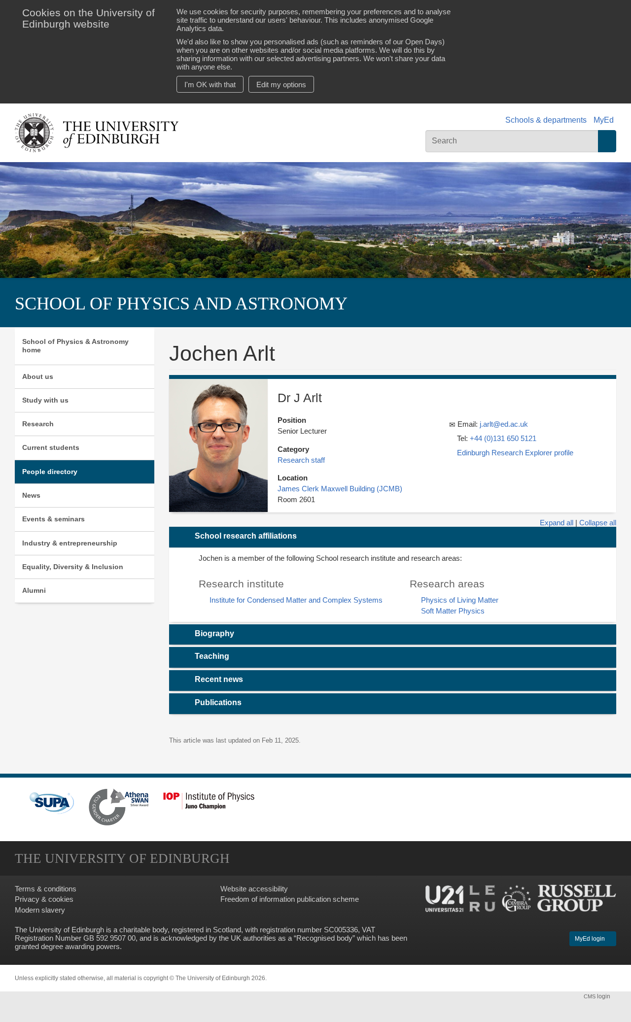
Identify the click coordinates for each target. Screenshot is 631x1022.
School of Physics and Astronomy (181, 303)
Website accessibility (254, 889)
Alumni (34, 590)
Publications (218, 702)
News (31, 495)
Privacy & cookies (44, 899)
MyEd (604, 120)
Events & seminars (53, 519)
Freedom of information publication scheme (289, 899)
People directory (49, 472)
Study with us (45, 400)
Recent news (219, 679)
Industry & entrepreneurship (69, 543)
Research (38, 424)
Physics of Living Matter (459, 600)
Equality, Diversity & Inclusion (72, 567)
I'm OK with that (210, 84)
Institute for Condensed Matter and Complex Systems (296, 600)
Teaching (212, 656)
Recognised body (324, 938)
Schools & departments (546, 120)
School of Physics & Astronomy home (75, 346)
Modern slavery (40, 910)
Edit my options (281, 84)
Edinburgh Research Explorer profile (515, 452)
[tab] (393, 537)
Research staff (301, 460)
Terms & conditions (45, 889)
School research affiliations (246, 536)
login (598, 996)
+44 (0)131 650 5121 (503, 438)
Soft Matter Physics (453, 611)
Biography (214, 633)
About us (37, 376)
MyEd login (590, 938)
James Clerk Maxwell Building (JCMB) (340, 488)
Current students (50, 447)
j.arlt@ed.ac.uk (504, 424)
